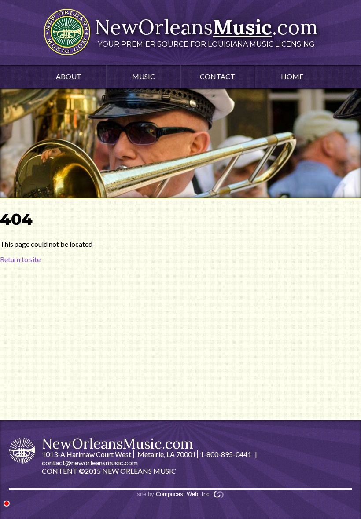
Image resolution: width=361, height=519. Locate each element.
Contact (217, 76)
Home (292, 76)
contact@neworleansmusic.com (90, 462)
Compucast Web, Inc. (183, 494)
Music (143, 76)
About (68, 76)
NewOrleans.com (206, 31)
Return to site (20, 259)
